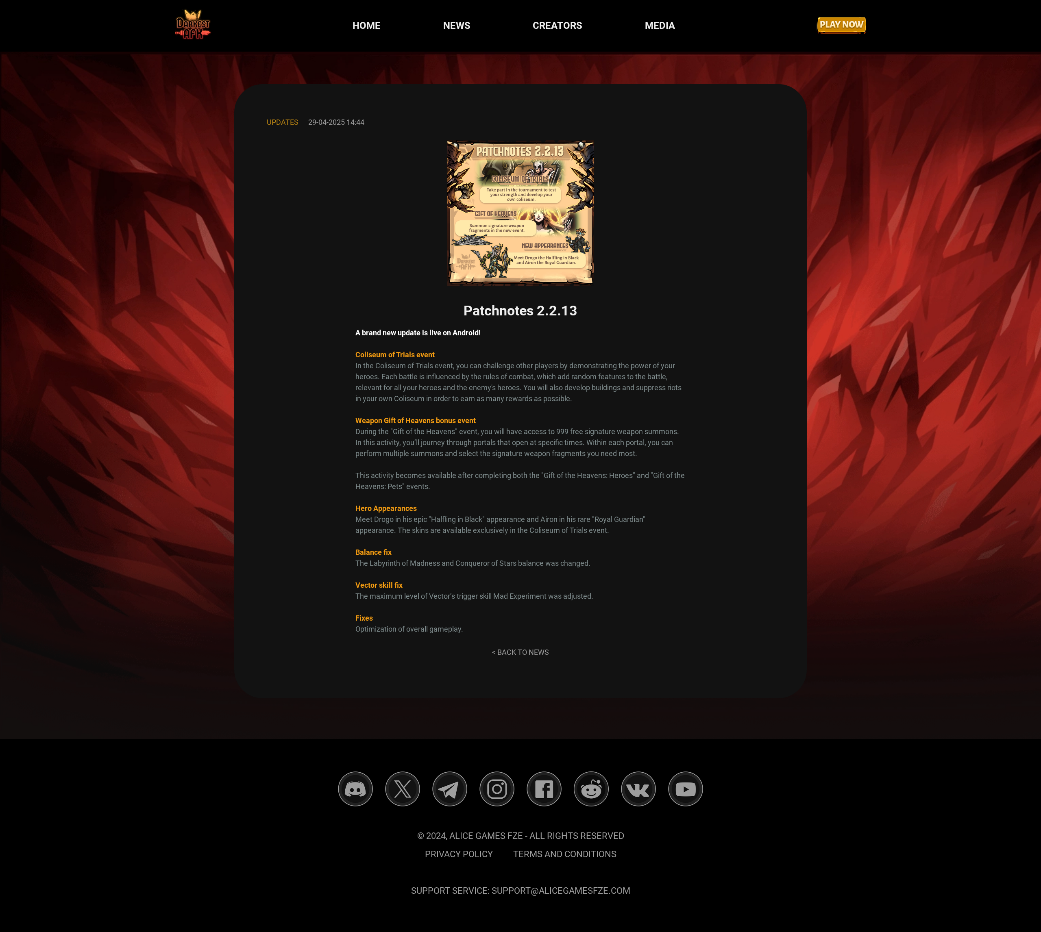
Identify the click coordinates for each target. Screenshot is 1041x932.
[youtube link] (685, 788)
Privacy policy (459, 854)
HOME (367, 25)
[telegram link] (449, 788)
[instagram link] (496, 788)
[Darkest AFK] (193, 25)
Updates (282, 122)
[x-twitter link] (402, 788)
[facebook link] (544, 788)
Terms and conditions (564, 854)
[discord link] (355, 788)
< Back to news (520, 652)
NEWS (456, 25)
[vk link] (638, 788)
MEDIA (660, 25)
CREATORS (557, 25)
